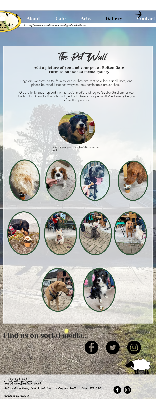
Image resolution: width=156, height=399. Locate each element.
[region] (102, 186)
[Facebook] (91, 347)
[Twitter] (113, 347)
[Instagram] (134, 347)
